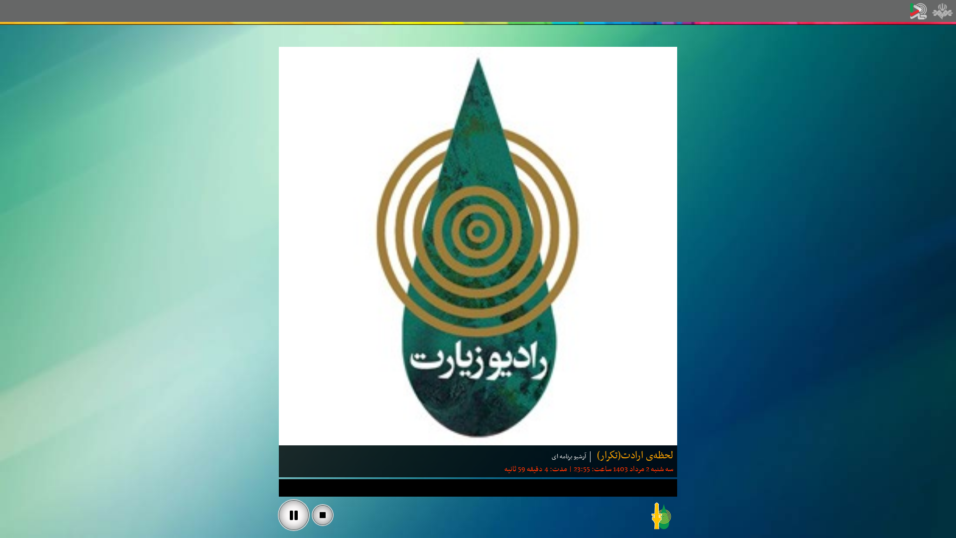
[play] (294, 515)
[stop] (323, 515)
